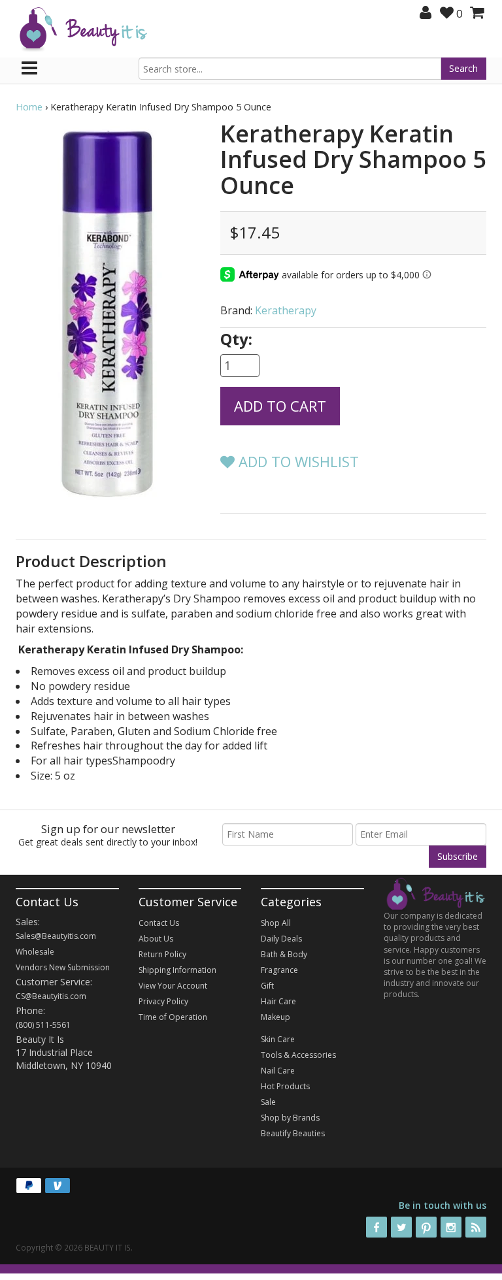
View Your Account (173, 985)
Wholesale (35, 951)
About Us (156, 938)
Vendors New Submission (63, 967)
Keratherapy (285, 310)
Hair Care (278, 1001)
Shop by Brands (290, 1117)
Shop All (276, 922)
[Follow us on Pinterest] (426, 1227)
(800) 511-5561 (43, 1024)
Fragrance (279, 970)
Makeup (275, 1017)
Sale (268, 1102)
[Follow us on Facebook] (376, 1227)
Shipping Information (177, 970)
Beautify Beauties (293, 1133)
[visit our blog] (475, 1227)
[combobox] (290, 68)
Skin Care (278, 1039)
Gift (267, 985)
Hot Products (285, 1086)
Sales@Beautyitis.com (56, 936)
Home (29, 107)
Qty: (236, 339)
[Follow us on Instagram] (451, 1227)
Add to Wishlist (297, 461)
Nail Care (278, 1070)
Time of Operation (173, 1017)
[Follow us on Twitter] (401, 1227)
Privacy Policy (163, 1001)
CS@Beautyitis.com (51, 996)
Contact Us (159, 922)
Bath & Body (284, 954)
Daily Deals (281, 938)
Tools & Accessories (298, 1054)
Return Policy (162, 954)
